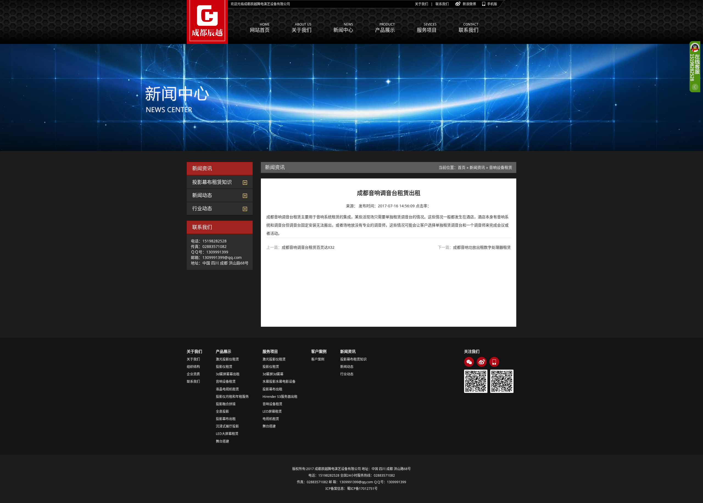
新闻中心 (343, 27)
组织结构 (193, 366)
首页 (461, 167)
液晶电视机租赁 (227, 389)
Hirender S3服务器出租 (280, 396)
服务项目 (427, 27)
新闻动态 (202, 195)
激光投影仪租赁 (227, 359)
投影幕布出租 (226, 419)
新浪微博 (469, 4)
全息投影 (222, 411)
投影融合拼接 (226, 404)
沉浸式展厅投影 (227, 426)
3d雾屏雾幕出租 (227, 374)
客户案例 (317, 359)
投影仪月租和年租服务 (232, 396)
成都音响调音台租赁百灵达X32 (308, 247)
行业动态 (202, 208)
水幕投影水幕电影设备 (279, 381)
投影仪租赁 (224, 366)
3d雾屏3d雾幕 (273, 374)
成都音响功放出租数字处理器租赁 (482, 247)
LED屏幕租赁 (272, 411)
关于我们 (421, 4)
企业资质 (193, 374)
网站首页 (260, 27)
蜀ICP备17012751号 (362, 488)
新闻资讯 (477, 167)
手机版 (492, 4)
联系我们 (442, 4)
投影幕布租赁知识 (212, 182)
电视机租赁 (271, 419)
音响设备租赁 (500, 167)
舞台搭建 (222, 441)
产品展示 (385, 27)
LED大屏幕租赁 (227, 433)
